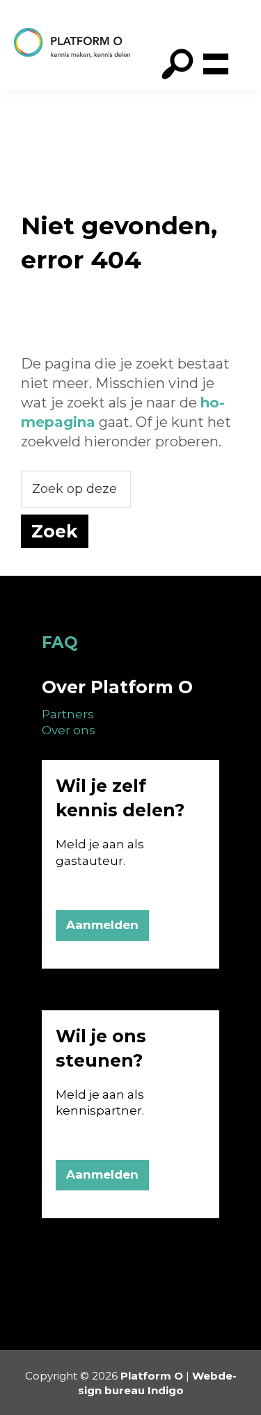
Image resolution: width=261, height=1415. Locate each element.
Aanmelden (102, 925)
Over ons (68, 730)
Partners (68, 714)
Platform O (151, 1375)
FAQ (60, 642)
